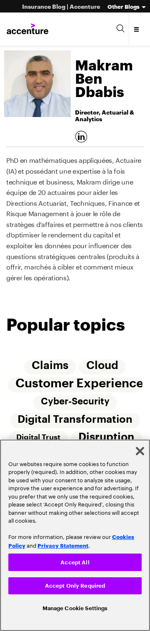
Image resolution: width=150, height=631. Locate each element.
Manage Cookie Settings (75, 608)
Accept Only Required (75, 584)
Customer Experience (78, 384)
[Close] (140, 449)
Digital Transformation (75, 421)
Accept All (74, 560)
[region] (75, 534)
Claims (50, 365)
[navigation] (137, 29)
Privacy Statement (63, 543)
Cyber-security (75, 402)
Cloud (103, 365)
